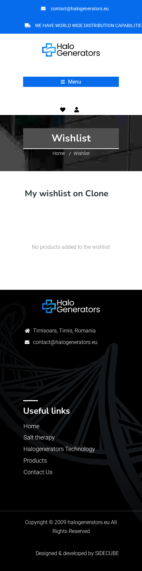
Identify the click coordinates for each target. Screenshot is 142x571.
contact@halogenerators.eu (65, 342)
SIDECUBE (107, 553)
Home (59, 153)
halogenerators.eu (89, 522)
